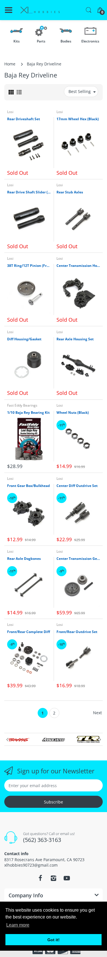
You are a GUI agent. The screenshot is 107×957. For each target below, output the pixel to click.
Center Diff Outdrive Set (77, 486)
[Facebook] (40, 878)
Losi (10, 111)
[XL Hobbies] (40, 10)
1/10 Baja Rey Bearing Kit (28, 412)
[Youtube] (67, 878)
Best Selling (79, 91)
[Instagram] (54, 878)
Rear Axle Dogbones (24, 558)
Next (97, 712)
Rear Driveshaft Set (23, 119)
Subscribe (53, 802)
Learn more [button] (17, 925)
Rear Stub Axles (69, 192)
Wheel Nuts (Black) (72, 412)
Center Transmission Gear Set (78, 558)
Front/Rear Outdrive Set (76, 632)
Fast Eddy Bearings (22, 405)
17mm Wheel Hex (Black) (77, 119)
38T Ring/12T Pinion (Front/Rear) (29, 265)
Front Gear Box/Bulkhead (28, 486)
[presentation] (7, 739)
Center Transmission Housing (78, 265)
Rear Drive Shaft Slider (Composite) (29, 192)
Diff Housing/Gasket (24, 339)
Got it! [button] (53, 939)
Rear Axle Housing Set (75, 339)
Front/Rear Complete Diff (28, 632)
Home (9, 64)
